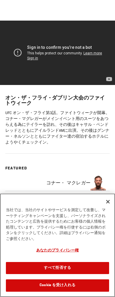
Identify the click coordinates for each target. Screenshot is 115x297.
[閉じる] (107, 201)
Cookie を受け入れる (57, 285)
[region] (57, 245)
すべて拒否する (57, 268)
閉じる (104, 32)
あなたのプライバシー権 (57, 251)
